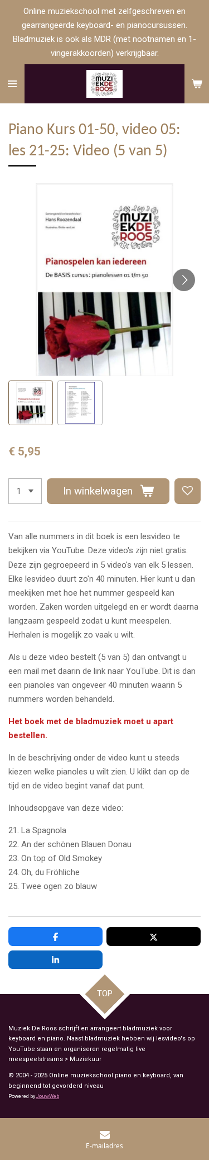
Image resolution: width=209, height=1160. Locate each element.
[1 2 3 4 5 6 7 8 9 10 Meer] (25, 491)
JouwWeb (47, 1096)
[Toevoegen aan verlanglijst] (187, 491)
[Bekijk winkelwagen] (196, 83)
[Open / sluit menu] (12, 83)
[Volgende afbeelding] (184, 280)
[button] (30, 403)
